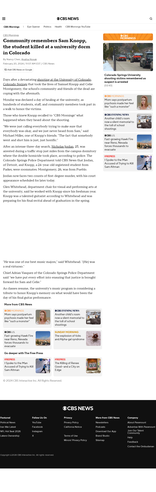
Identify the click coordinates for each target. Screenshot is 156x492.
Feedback (133, 442)
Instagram (37, 431)
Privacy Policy (71, 422)
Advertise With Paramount (141, 427)
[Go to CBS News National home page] (68, 18)
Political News (7, 422)
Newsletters (102, 422)
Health (58, 26)
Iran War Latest (8, 427)
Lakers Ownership (9, 436)
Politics (47, 26)
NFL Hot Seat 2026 (10, 431)
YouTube (36, 422)
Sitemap (100, 440)
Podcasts (100, 427)
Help (130, 437)
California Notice (73, 427)
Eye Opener (33, 26)
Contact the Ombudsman (141, 446)
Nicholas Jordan (62, 147)
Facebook (37, 427)
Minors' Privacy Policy (75, 440)
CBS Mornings (12, 26)
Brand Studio (102, 436)
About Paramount (137, 422)
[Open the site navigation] (24, 18)
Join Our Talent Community (136, 431)
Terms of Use (71, 436)
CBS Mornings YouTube (78, 26)
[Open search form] (151, 18)
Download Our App (106, 431)
